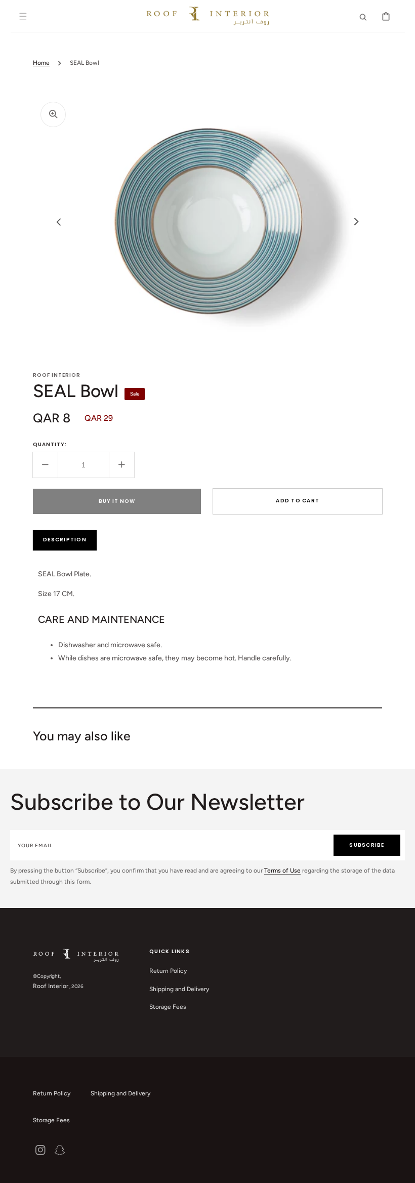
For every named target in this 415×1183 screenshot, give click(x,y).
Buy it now (117, 501)
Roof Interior (50, 986)
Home (41, 62)
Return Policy (168, 970)
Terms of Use (282, 870)
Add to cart (297, 500)
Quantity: (50, 444)
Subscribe (366, 845)
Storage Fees (167, 1006)
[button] (23, 16)
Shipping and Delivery (179, 989)
